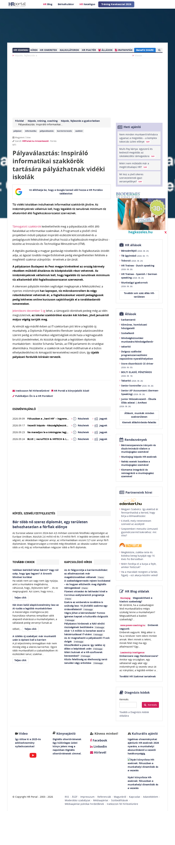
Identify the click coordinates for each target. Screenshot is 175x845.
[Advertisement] (61, 478)
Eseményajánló (24, 409)
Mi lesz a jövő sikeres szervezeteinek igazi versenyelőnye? (131, 178)
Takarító (132, 380)
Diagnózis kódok (137, 692)
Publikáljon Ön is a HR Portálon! (34, 396)
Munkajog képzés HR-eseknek (139, 456)
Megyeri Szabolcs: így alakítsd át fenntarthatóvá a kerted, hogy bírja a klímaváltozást (139, 512)
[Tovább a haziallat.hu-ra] (139, 545)
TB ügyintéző (134, 255)
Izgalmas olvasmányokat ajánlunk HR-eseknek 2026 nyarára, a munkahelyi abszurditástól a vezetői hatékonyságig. (143, 746)
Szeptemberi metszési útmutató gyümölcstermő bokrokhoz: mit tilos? (139, 532)
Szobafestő (127, 333)
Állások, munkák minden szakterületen (139, 415)
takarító (126, 346)
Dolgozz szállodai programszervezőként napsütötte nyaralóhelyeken (136, 355)
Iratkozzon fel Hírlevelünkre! (32, 390)
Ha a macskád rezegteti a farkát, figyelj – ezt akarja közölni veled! (139, 573)
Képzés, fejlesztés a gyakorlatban (80, 120)
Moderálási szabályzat (77, 800)
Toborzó (132, 260)
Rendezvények (136, 440)
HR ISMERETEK (48, 50)
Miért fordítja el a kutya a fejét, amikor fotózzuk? (138, 565)
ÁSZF (74, 796)
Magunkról (120, 796)
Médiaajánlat (100, 800)
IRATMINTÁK (124, 50)
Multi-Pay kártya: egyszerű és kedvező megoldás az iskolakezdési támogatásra (136, 152)
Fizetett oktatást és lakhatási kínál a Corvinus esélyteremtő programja (85, 595)
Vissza (138, 55)
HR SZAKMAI (21, 50)
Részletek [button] (83, 418)
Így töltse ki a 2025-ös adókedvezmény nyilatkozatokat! (28, 743)
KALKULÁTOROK (69, 50)
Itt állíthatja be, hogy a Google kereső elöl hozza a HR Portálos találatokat (66, 191)
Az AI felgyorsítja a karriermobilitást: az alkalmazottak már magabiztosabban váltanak (86, 573)
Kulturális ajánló (144, 733)
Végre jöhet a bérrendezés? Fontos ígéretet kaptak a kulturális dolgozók (86, 616)
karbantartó (128, 319)
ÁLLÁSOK (106, 50)
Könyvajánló (66, 733)
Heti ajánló (132, 127)
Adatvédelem (150, 796)
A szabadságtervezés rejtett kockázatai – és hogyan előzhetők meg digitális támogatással (87, 584)
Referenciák (104, 796)
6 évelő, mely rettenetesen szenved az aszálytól (136, 522)
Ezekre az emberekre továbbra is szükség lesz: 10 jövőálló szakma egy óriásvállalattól (85, 606)
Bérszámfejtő (135, 250)
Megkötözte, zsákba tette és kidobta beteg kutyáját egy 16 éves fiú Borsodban (138, 555)
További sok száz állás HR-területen (139, 294)
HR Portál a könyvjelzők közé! (71, 390)
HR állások (133, 245)
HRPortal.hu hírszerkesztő (35, 141)
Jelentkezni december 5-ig (28, 311)
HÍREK (34, 50)
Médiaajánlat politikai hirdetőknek (84, 803)
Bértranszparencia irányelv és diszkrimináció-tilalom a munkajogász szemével (138, 448)
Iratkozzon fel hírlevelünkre (122, 803)
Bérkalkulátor (66, 4)
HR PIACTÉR (89, 50)
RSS (67, 796)
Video (23, 733)
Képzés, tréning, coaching (43, 120)
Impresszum (87, 796)
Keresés (124, 699)
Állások (130, 314)
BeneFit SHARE (145, 50)
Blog (47, 4)
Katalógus (87, 4)
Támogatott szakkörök (26, 226)
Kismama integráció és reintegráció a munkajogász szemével (137, 473)
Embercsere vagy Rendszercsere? (138, 656)
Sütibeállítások (119, 800)
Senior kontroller (137, 385)
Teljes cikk (20, 597)
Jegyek (103, 418)
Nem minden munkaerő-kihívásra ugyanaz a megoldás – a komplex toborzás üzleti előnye (138, 138)
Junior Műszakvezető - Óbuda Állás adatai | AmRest (137, 402)
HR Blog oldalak (137, 591)
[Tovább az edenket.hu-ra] (139, 501)
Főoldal (19, 120)
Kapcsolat (134, 796)
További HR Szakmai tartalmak (137, 676)
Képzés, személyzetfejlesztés (33, 513)
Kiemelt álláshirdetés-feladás (139, 422)
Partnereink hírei (138, 492)
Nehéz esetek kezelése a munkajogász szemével (135, 463)
